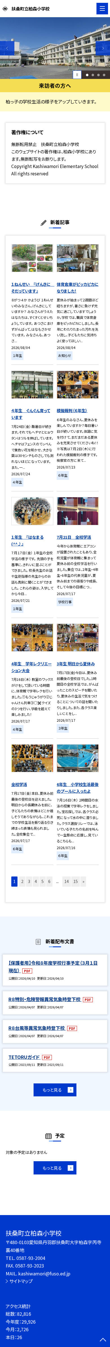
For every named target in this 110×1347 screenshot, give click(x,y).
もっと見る (52, 1090)
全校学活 (19, 784)
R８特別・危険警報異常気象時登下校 (45, 999)
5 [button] (42, 881)
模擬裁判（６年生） (72, 410)
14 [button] (66, 881)
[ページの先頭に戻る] (103, 1340)
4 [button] (104, 74)
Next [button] (103, 48)
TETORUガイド (24, 1057)
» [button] (83, 881)
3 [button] (98, 74)
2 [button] (93, 74)
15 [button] (75, 881)
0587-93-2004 (30, 1258)
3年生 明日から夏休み (76, 663)
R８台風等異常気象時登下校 (37, 1027)
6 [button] (49, 881)
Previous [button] (7, 48)
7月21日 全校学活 (74, 537)
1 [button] (87, 74)
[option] (55, 48)
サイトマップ (21, 1281)
